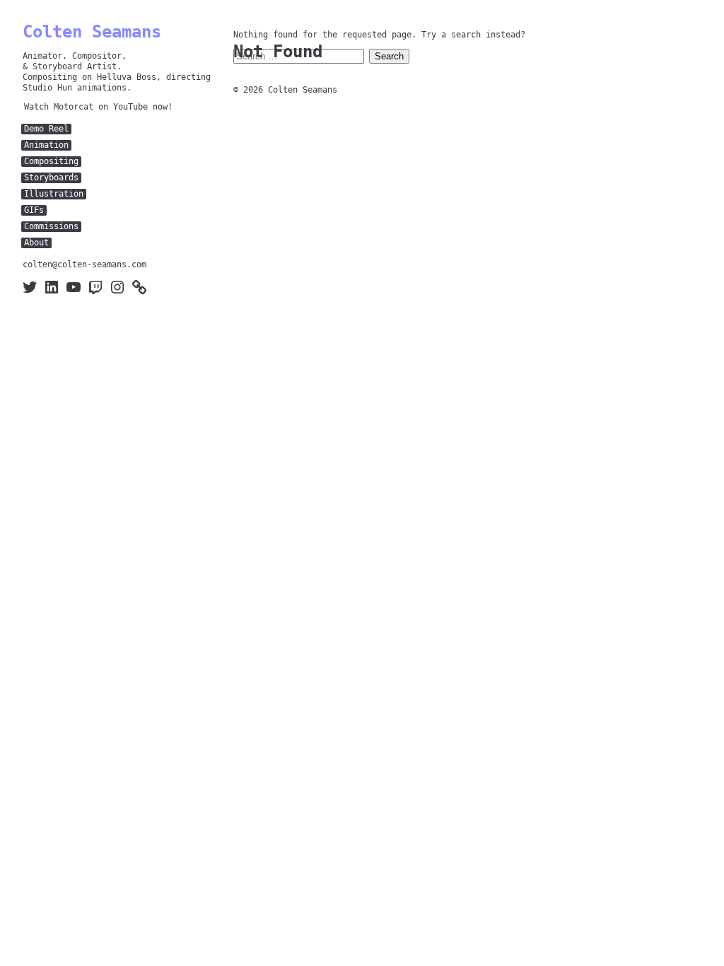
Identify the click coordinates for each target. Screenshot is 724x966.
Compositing (51, 161)
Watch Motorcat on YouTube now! (98, 107)
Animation (46, 145)
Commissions (51, 226)
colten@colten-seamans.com (84, 264)
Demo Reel (46, 129)
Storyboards (51, 177)
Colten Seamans (92, 32)
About (36, 243)
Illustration (53, 194)
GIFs (34, 210)
